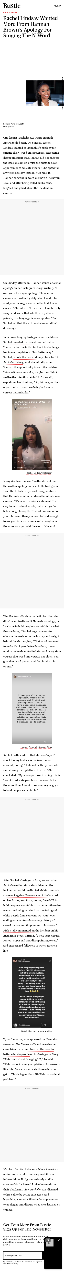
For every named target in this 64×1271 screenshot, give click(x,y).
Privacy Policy (12, 1264)
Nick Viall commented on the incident (26, 930)
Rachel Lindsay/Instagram (39, 473)
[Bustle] (12, 5)
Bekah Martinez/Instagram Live (36, 1031)
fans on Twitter (26, 481)
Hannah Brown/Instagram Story (36, 747)
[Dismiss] (58, 1240)
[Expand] (48, 1240)
